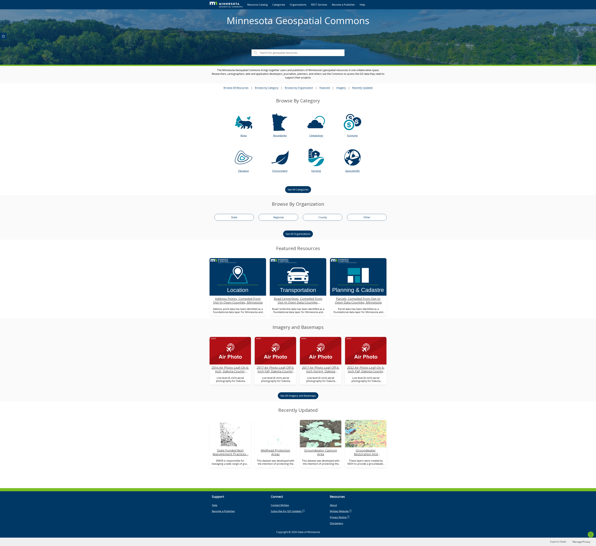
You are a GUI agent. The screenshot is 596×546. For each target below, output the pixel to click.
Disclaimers (336, 523)
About (333, 505)
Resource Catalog (257, 4)
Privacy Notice (338, 517)
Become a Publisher (343, 4)
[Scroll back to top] (591, 534)
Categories (278, 4)
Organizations (298, 4)
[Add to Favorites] (3, 36)
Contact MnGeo (280, 505)
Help (362, 4)
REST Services (319, 4)
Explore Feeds (558, 541)
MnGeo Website (339, 511)
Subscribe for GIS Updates (286, 511)
